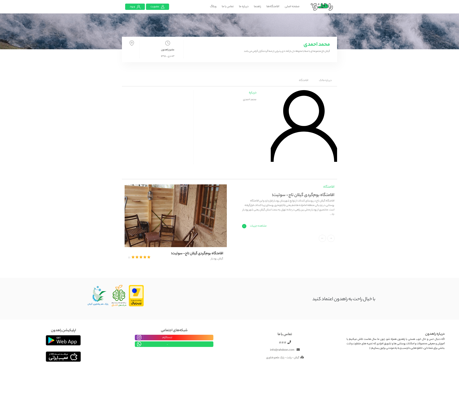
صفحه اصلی (292, 6)
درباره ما (244, 6)
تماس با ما (228, 6)
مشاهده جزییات (258, 226)
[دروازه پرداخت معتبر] (136, 296)
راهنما (257, 6)
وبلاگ (213, 6)
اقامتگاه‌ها (272, 6)
